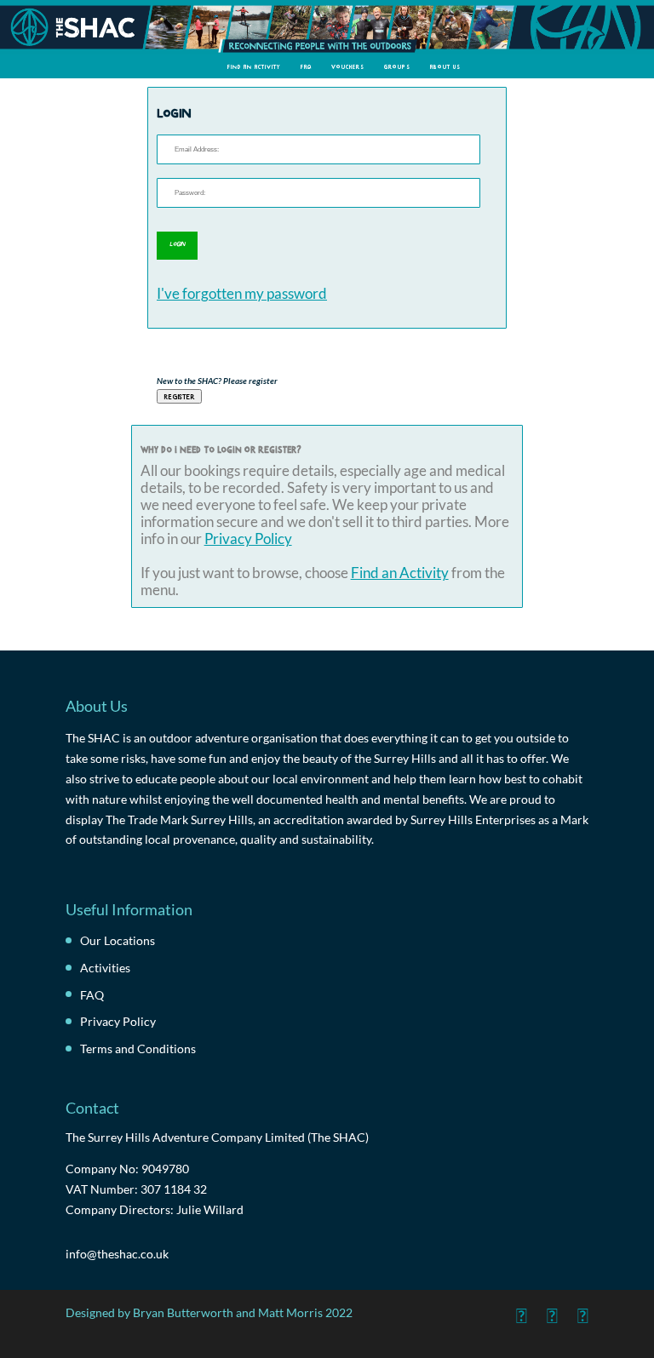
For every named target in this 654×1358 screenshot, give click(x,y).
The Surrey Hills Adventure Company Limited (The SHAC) (217, 1137)
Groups (397, 66)
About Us (445, 66)
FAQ (306, 66)
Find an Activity (254, 66)
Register (179, 396)
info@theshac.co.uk (117, 1253)
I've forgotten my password (242, 293)
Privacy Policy (248, 538)
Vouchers (347, 66)
